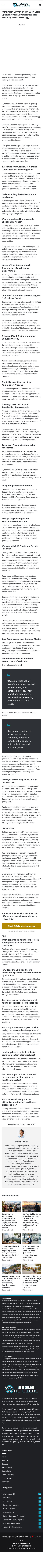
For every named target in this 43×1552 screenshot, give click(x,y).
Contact (5, 1464)
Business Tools (8, 1512)
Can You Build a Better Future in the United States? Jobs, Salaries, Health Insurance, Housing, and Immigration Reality (31, 1220)
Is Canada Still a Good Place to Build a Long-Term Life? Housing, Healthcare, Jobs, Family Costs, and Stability (31, 1281)
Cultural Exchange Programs (13, 1516)
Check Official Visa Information (21, 926)
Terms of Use (7, 1478)
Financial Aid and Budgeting (13, 1520)
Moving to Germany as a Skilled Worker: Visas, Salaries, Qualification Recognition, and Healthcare (30, 1251)
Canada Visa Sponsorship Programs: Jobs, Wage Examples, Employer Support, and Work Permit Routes (9, 1220)
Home (4, 1457)
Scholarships (7, 1501)
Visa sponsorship (9, 1494)
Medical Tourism (9, 1509)
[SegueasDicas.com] (21, 5)
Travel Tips (7, 1498)
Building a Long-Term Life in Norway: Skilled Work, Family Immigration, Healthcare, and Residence (11, 1281)
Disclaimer (5, 1482)
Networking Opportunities (12, 1527)
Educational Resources (11, 1523)
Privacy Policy (7, 1467)
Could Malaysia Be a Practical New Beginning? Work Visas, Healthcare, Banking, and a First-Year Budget (10, 1251)
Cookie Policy (7, 1471)
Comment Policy (8, 1475)
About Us (5, 1460)
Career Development (10, 1505)
